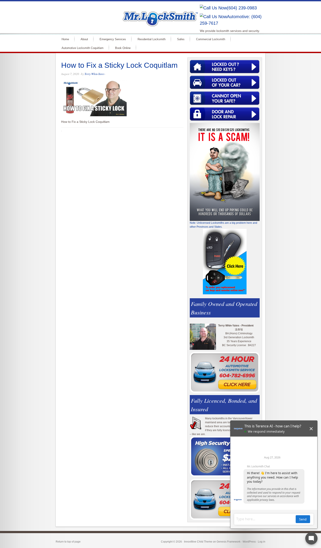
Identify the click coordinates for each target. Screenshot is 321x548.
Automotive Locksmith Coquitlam (83, 48)
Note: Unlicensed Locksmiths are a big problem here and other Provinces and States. (223, 224)
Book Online (123, 48)
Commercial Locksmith (210, 39)
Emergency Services (113, 39)
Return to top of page (68, 541)
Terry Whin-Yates (94, 74)
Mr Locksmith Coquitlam (118, 14)
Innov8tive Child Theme (198, 541)
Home (65, 39)
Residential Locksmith (152, 39)
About (84, 39)
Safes (181, 39)
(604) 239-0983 (242, 7)
